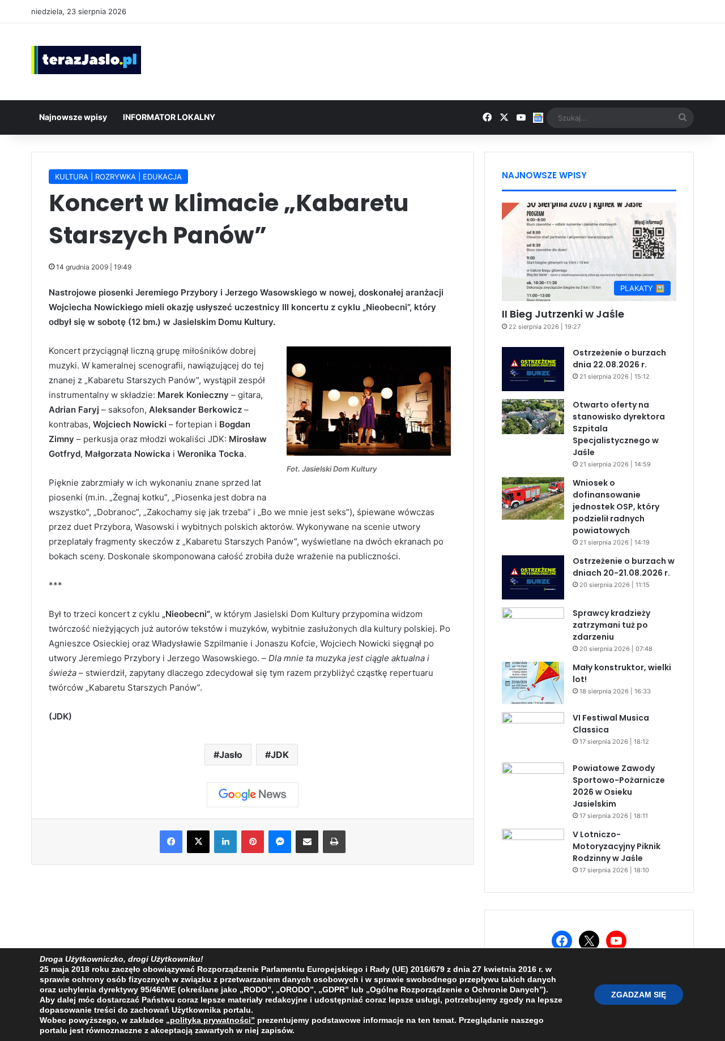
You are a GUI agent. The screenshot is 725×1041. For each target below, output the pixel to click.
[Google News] (252, 794)
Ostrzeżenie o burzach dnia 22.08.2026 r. (619, 358)
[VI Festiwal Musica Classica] (533, 733)
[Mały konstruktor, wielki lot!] (533, 683)
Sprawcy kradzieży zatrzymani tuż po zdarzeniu (611, 624)
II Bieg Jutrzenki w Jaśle (563, 314)
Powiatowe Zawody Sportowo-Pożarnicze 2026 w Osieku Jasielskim (619, 785)
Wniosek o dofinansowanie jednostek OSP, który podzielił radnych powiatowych (616, 506)
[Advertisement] (476, 60)
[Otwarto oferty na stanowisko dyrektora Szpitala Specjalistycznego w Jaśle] (533, 416)
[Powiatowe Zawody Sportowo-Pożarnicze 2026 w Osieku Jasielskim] (533, 783)
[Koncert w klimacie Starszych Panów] (369, 452)
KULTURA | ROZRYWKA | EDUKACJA (118, 176)
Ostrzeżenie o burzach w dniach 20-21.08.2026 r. (624, 567)
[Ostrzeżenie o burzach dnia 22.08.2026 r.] (533, 369)
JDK (280, 754)
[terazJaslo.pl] (86, 60)
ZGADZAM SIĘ (638, 994)
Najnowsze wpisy (73, 117)
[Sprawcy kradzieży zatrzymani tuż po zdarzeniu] (533, 628)
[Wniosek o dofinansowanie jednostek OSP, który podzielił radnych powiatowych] (533, 498)
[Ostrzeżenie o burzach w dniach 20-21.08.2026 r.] (533, 577)
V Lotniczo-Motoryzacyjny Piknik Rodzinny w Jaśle (616, 846)
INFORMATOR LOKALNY (169, 117)
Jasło (230, 754)
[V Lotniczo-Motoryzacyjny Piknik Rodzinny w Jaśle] (533, 850)
